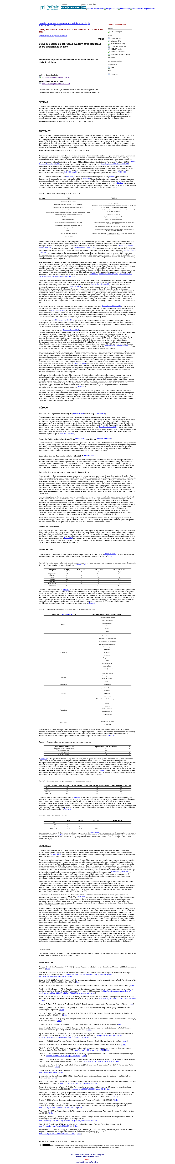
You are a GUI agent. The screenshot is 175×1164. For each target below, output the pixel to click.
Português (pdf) (116, 38)
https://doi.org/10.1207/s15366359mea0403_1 (88, 1089)
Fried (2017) (125, 871)
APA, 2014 (75, 172)
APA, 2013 (120, 183)
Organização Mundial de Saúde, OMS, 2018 (115, 164)
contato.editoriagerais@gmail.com (87, 1162)
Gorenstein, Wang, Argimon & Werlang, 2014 (117, 345)
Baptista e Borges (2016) (71, 330)
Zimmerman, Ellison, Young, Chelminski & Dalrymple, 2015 (57, 276)
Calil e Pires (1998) (80, 363)
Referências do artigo (118, 44)
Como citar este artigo (118, 46)
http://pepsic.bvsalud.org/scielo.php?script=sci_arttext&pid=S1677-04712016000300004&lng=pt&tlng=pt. (85, 992)
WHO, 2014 (122, 172)
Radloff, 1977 (79, 438)
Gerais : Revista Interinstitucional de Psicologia (64, 23)
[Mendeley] (109, 67)
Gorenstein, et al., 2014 (67, 433)
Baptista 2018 (94, 273)
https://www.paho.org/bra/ (48, 1072)
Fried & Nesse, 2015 (125, 273)
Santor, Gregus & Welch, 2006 (111, 306)
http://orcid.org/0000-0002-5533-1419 (56, 84)
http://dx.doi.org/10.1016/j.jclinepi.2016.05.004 (63, 1056)
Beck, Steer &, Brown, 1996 (107, 427)
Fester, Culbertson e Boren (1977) (84, 247)
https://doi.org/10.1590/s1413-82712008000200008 (117, 998)
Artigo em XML (116, 41)
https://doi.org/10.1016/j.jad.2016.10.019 (89, 1050)
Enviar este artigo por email (120, 54)
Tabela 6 (67, 809)
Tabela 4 (110, 736)
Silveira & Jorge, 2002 (104, 438)
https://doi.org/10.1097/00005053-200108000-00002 (58, 1108)
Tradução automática (118, 52)
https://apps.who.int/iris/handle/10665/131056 (55, 1126)
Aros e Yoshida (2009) (58, 310)
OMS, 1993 (86, 178)
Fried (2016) (81, 896)
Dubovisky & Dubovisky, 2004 (108, 273)
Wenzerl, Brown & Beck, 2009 (100, 284)
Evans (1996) (68, 538)
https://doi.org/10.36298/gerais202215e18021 (53, 35)
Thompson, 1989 (67, 614)
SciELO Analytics (116, 32)
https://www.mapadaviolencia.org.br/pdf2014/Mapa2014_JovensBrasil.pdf (66, 1120)
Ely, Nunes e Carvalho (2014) (64, 320)
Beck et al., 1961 (78, 413)
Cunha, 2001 (101, 413)
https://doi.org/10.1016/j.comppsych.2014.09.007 (57, 1134)
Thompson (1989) (75, 286)
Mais (112, 67)
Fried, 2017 (81, 386)
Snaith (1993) (115, 871)
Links (48, 969)
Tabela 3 (92, 603)
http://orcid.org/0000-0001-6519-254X (56, 77)
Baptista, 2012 (122, 245)
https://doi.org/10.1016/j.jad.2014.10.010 (99, 1061)
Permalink (114, 74)
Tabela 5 (102, 770)
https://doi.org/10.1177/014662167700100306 (76, 1083)
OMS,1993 (112, 176)
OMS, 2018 (67, 172)
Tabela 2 (110, 556)
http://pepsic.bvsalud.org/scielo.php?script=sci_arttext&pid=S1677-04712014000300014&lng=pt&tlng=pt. (81, 1036)
